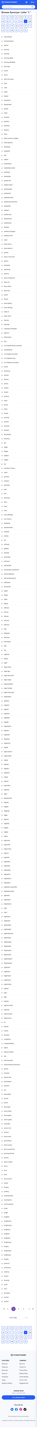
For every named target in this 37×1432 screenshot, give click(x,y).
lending (6, 1191)
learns (6, 71)
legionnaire (7, 849)
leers (5, 502)
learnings (7, 66)
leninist (6, 1297)
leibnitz (6, 1026)
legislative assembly (10, 887)
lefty (5, 646)
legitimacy (7, 916)
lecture (6, 413)
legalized (7, 735)
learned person (9, 41)
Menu (32, 2)
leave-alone (7, 244)
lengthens (7, 1229)
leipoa (6, 1048)
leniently (6, 1280)
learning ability (8, 58)
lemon (6, 1103)
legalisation (7, 697)
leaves (6, 299)
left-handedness (9, 574)
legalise (6, 701)
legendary (7, 785)
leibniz (6, 1031)
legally (6, 747)
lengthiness (7, 1242)
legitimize (7, 971)
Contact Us (22, 1367)
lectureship (7, 434)
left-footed (7, 557)
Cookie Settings (23, 1377)
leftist (5, 599)
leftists (6, 603)
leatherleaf (7, 193)
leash (5, 113)
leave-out (7, 290)
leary (5, 83)
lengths (6, 1246)
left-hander (7, 587)
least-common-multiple (11, 138)
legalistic (7, 713)
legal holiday (8, 688)
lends (5, 1208)
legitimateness (8, 933)
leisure (6, 1069)
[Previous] (8, 1309)
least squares (8, 142)
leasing (6, 130)
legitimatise (7, 950)
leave (5, 240)
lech (5, 341)
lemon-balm (7, 1111)
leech (5, 472)
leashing (6, 126)
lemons (6, 1132)
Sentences (5, 1370)
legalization (7, 726)
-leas (5, 87)
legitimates (7, 938)
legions (6, 853)
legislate (6, 857)
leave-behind (8, 248)
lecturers (6, 426)
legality (6, 722)
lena (5, 1170)
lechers (6, 375)
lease (5, 92)
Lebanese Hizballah (10, 329)
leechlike (7, 485)
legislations (7, 878)
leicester (6, 1035)
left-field (6, 553)
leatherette (7, 176)
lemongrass (7, 1115)
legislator (7, 895)
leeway (6, 536)
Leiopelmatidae (9, 1043)
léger (5, 794)
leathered (7, 172)
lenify (5, 1284)
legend (6, 781)
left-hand (7, 561)
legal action (7, 667)
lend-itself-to (8, 1200)
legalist (6, 709)
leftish (6, 591)
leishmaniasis (8, 1060)
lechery (6, 379)
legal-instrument (9, 692)
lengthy (6, 1259)
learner (6, 45)
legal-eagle (7, 680)
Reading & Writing (7, 1383)
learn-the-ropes (9, 79)
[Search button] (32, 6)
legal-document (9, 675)
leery (5, 506)
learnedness (8, 37)
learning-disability (9, 62)
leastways (7, 147)
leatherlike (7, 206)
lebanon (6, 333)
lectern (6, 392)
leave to (6, 312)
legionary (7, 840)
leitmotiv (6, 1086)
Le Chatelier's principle (11, 362)
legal (5, 663)
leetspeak (7, 523)
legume (6, 1001)
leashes (6, 121)
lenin (5, 1289)
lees (5, 510)
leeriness (7, 498)
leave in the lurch (9, 257)
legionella (7, 845)
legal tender (7, 756)
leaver (6, 295)
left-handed (7, 565)
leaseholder (7, 104)
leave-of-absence (9, 278)
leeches (6, 481)
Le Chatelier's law (9, 358)
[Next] (29, 1309)
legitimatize (7, 955)
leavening (7, 269)
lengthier (7, 1234)
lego (5, 993)
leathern (6, 210)
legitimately (7, 929)
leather (6, 159)
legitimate (7, 921)
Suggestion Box (23, 1383)
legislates (7, 866)
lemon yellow (8, 1162)
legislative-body (9, 891)
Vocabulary (5, 1377)
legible (6, 828)
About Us (22, 1364)
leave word (7, 316)
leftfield (6, 548)
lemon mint (7, 1128)
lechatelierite (8, 350)
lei (4, 1022)
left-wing (6, 637)
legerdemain (8, 798)
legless (6, 988)
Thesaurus (5, 1367)
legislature (7, 900)
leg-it (5, 912)
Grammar (4, 1373)
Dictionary (4, 1364)
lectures (6, 430)
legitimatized (8, 959)
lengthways (7, 1251)
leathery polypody (9, 231)
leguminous (7, 1018)
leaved (6, 252)
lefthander (7, 582)
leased (6, 96)
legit (5, 908)
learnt (6, 75)
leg (5, 650)
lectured (6, 417)
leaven (6, 261)
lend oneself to (8, 1204)
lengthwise (7, 1255)
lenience (6, 1263)
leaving (6, 320)
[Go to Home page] (9, 2)
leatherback (7, 164)
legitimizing (7, 984)
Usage (3, 1380)
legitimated (7, 925)
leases (6, 109)
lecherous (7, 371)
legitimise (7, 967)
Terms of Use (23, 1380)
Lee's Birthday (8, 515)
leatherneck (7, 214)
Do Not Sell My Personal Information (18, 1416)
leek (5, 489)
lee (5, 464)
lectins (6, 405)
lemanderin (7, 1094)
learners (6, 49)
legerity (6, 802)
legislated (7, 861)
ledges (6, 460)
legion (6, 836)
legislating (7, 870)
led (5, 443)
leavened (7, 265)
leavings (6, 324)
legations (7, 773)
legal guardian (8, 684)
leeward (6, 532)
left (5, 540)
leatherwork (7, 223)
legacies (6, 654)
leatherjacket (8, 189)
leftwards (7, 633)
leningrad (7, 1293)
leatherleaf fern (8, 197)
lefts (5, 629)
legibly (6, 832)
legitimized (7, 976)
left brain (6, 544)
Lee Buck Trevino (9, 468)
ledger (6, 451)
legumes (6, 1010)
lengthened (7, 1221)
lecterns (6, 396)
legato (6, 777)
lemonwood (7, 1141)
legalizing (7, 743)
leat (5, 155)
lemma (6, 1098)
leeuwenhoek (8, 527)
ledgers (6, 455)
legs (5, 997)
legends (6, 790)
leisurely (6, 1073)
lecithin (6, 388)
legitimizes (7, 980)
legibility (6, 823)
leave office (7, 286)
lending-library (8, 1196)
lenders (6, 1187)
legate (6, 760)
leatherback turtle (9, 168)
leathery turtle (8, 236)
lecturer (6, 422)
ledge (6, 447)
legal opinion (8, 752)
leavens (6, 274)
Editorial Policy (23, 1373)
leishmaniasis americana (12, 1064)
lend (5, 1174)
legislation (7, 874)
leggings (6, 811)
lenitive (6, 1301)
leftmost (6, 608)
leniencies (7, 1268)
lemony (6, 1158)
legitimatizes (8, 963)
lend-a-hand (8, 1179)
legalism (6, 705)
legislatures (7, 904)
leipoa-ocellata (8, 1052)
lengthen (7, 1217)
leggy (5, 815)
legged (6, 806)
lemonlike (7, 1124)
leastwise (7, 151)
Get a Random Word (18, 1397)
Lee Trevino (7, 519)
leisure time (7, 1077)
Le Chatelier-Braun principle (13, 345)
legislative (7, 883)
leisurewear (7, 1081)
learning (6, 54)
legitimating (7, 942)
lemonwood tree (9, 1153)
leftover (6, 616)
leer (5, 494)
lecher (6, 367)
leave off (6, 282)
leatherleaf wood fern (10, 202)
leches (6, 384)
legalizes (7, 739)
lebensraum (7, 337)
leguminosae (8, 1014)
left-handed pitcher (10, 578)
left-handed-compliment (11, 570)
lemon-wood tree (9, 1149)
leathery (6, 227)
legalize (6, 730)
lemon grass (8, 1119)
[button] (26, 2)
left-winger (7, 642)
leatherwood (8, 219)
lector (5, 409)
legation (6, 768)
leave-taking (8, 303)
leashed (6, 117)
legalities (7, 718)
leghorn (6, 819)
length (6, 1213)
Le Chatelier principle (11, 354)
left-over (6, 620)
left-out (6, 612)
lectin (5, 400)
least (5, 134)
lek (5, 1090)
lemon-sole (7, 1136)
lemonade (7, 1107)
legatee (6, 764)
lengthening (7, 1225)
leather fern (7, 181)
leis (5, 1056)
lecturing (6, 439)
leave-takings (8, 307)
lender (6, 1183)
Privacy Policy (23, 1370)
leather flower (8, 185)
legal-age (7, 671)
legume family (8, 1005)
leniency (6, 1272)
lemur (6, 1166)
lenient (6, 1276)
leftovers (6, 625)
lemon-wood (8, 1145)
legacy (6, 658)
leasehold (7, 100)
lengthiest (7, 1238)
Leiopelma (7, 1039)
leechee (6, 477)
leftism (6, 595)
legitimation (7, 946)
